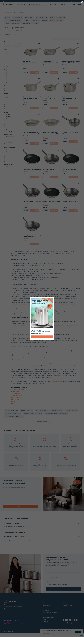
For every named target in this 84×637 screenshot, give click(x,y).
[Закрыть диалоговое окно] (82, 2)
